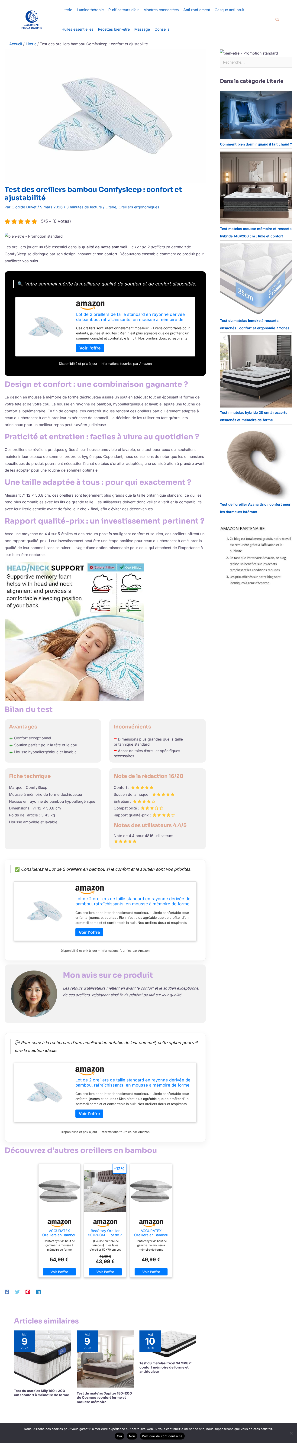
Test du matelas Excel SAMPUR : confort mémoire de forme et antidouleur (165, 1367)
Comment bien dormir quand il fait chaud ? (256, 144)
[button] (277, 20)
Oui (119, 1436)
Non (132, 1436)
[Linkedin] (38, 1291)
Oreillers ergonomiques (139, 207)
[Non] (291, 1433)
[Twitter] (17, 1291)
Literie (111, 207)
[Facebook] (7, 1291)
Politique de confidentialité (162, 1436)
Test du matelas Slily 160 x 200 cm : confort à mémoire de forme (41, 1393)
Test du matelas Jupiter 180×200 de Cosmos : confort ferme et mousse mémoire (104, 1397)
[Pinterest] (28, 1291)
